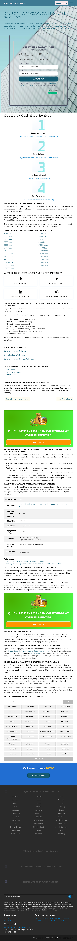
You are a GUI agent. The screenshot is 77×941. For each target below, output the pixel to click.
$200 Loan (42, 233)
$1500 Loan (8, 248)
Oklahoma (38, 824)
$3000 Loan (9, 251)
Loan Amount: (24, 63)
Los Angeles (12, 707)
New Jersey (15, 820)
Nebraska (38, 817)
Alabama (15, 796)
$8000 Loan (43, 257)
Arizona (38, 796)
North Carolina (61, 820)
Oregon (61, 824)
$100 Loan (8, 233)
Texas (38, 830)
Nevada (61, 817)
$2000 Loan (43, 248)
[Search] (68, 702)
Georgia (61, 800)
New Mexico (38, 820)
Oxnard (65, 727)
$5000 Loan (8, 254)
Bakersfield (12, 717)
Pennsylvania (15, 827)
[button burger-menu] (71, 3)
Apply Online (61, 3)
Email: (21, 70)
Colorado (61, 796)
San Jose (47, 707)
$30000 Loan (43, 265)
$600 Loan (42, 239)
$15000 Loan (9, 262)
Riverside (64, 717)
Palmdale (30, 749)
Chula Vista (29, 722)
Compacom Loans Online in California (19, 359)
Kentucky (61, 807)
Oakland (64, 712)
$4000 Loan (43, 251)
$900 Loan (8, 245)
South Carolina (61, 827)
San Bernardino (12, 727)
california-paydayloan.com (64, 938)
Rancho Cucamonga (12, 738)
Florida (38, 800)
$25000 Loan (9, 265)
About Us (7, 921)
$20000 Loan (43, 262)
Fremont (64, 722)
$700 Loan (8, 242)
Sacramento (30, 712)
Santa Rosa (47, 736)
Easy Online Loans (64, 399)
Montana (15, 817)
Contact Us (8, 918)
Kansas (38, 807)
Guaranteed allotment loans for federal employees (28, 651)
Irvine (47, 722)
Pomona (12, 754)
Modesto (29, 727)
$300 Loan (8, 236)
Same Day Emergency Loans (17, 399)
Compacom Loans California (15, 351)
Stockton (12, 722)
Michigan (61, 810)
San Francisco (64, 707)
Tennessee (15, 830)
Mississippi (38, 813)
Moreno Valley (12, 732)
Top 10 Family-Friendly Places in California (51, 921)
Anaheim (29, 717)
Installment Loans (13, 372)
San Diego (30, 707)
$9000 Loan (9, 259)
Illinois (38, 803)
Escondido (30, 754)
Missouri (61, 813)
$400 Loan (42, 236)
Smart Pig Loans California (14, 355)
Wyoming (61, 834)
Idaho (15, 803)
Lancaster (65, 744)
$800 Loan (42, 242)
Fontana (47, 727)
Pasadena (65, 754)
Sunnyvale (65, 749)
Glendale (29, 732)
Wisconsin (38, 834)
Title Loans (10, 370)
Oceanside (30, 736)
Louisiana (15, 810)
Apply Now (38, 79)
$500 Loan (8, 239)
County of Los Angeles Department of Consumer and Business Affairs (33, 564)
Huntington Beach (47, 732)
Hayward (12, 749)
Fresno (12, 712)
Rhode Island (38, 827)
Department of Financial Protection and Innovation (26, 561)
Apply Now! (38, 775)
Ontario (12, 744)
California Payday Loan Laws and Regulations (53, 918)
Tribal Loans (11, 375)
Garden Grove (65, 736)
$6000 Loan (43, 254)
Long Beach (47, 712)
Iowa (15, 807)
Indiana (61, 803)
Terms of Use (29, 85)
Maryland (38, 810)
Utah (61, 830)
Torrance (47, 754)
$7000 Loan (9, 257)
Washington (15, 834)
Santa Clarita (65, 732)
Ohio (15, 824)
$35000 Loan (9, 268)
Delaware (15, 800)
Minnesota (15, 813)
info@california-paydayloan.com (17, 927)
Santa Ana (47, 717)
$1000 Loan (43, 245)
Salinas (47, 749)
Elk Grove (30, 744)
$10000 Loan (43, 259)
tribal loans (35, 653)
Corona (47, 744)
